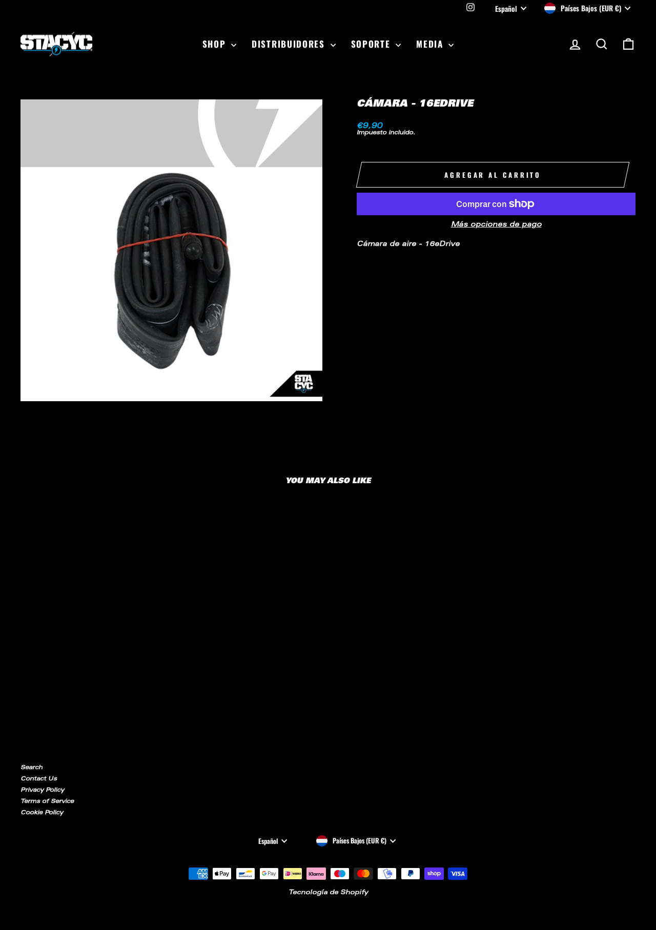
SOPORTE (372, 43)
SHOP (215, 43)
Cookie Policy (41, 813)
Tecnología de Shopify (328, 893)
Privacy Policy (42, 790)
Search (31, 768)
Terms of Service (47, 801)
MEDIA (431, 43)
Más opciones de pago (496, 225)
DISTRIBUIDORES (290, 43)
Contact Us (38, 779)
